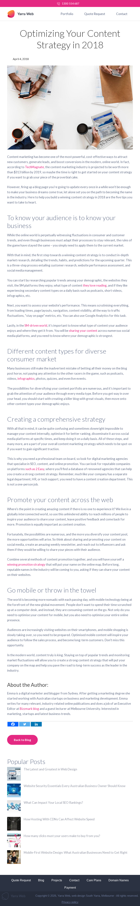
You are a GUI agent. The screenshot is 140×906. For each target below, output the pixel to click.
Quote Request (94, 14)
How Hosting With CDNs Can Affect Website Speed (59, 819)
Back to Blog (22, 739)
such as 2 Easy (34, 469)
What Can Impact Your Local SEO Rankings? (53, 802)
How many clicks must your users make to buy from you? (62, 836)
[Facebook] (12, 724)
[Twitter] (24, 724)
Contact (121, 14)
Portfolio (67, 14)
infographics (26, 378)
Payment (70, 887)
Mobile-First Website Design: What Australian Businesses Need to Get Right (75, 852)
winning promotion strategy (26, 564)
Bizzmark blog (29, 709)
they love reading (95, 285)
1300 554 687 (70, 3)
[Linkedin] (36, 724)
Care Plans (94, 880)
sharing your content (83, 330)
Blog (41, 880)
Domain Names (118, 880)
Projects (56, 880)
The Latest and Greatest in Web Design (50, 769)
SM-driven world (35, 325)
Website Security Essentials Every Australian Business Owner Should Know (74, 786)
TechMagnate (34, 167)
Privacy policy (70, 902)
